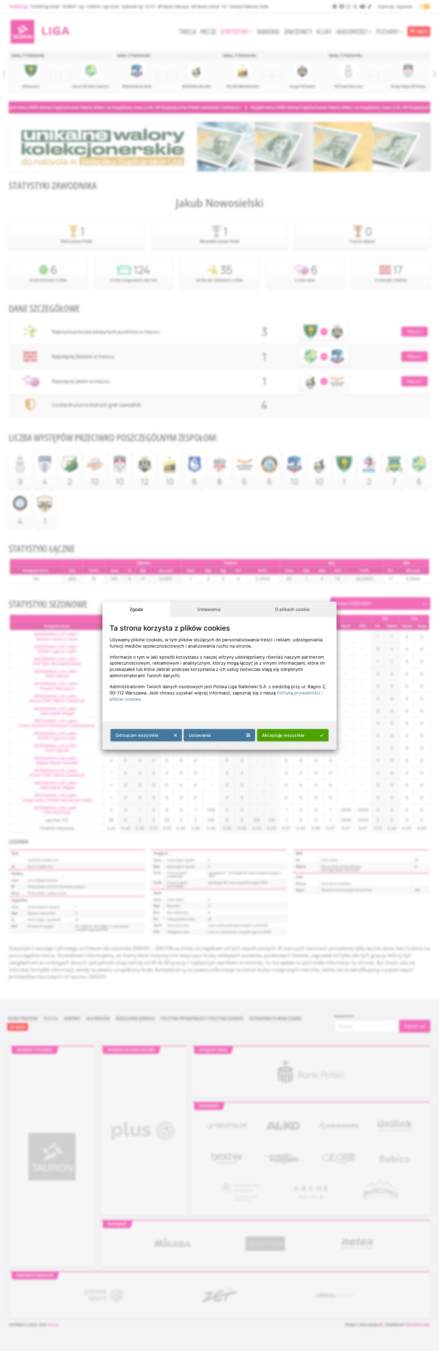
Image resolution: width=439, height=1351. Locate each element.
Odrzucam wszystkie (137, 735)
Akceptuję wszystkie (283, 735)
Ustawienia (208, 609)
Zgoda (136, 609)
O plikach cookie (292, 609)
